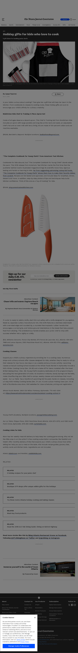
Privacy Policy (24, 641)
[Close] (35, 617)
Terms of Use (20, 639)
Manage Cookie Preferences (18, 646)
